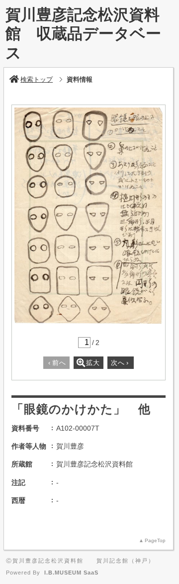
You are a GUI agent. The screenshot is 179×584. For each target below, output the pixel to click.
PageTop (155, 540)
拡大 (93, 362)
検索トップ (36, 79)
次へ (120, 362)
